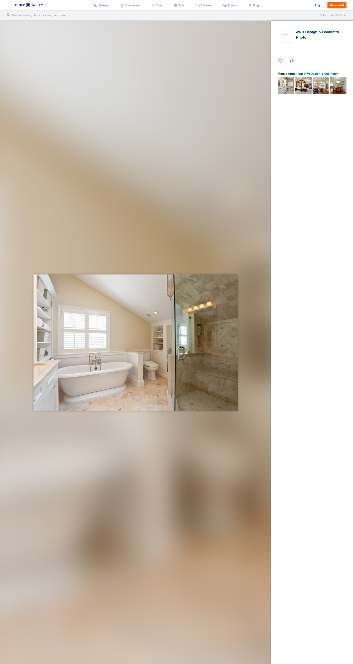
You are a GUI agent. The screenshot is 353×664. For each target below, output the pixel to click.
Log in (319, 5)
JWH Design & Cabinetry (321, 74)
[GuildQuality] (29, 5)
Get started (337, 5)
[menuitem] (101, 5)
